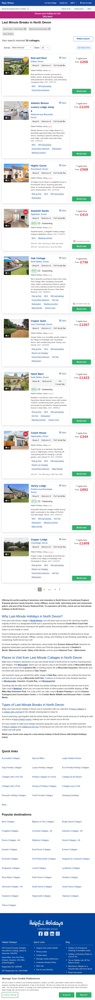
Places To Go (66, 9)
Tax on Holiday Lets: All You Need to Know (79, 961)
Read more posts (75, 972)
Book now (81, 91)
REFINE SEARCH (83, 39)
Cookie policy (41, 955)
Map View (85, 48)
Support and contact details (47, 948)
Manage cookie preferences (47, 959)
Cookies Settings (10, 995)
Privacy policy (41, 952)
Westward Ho (48, 681)
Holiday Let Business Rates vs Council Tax (80, 955)
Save (64, 58)
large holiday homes (22, 719)
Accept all (66, 995)
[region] (47, 987)
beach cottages (10, 727)
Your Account (87, 3)
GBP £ (73, 3)
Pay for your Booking (44, 970)
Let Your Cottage (50, 3)
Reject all (83, 995)
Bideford (17, 689)
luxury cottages (77, 709)
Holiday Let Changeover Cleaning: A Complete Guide (79, 949)
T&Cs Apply (47, 16)
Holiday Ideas (79, 9)
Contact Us (63, 3)
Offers (89, 9)
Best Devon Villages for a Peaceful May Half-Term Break (80, 967)
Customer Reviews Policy (46, 962)
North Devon (36, 621)
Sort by (7, 48)
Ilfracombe (23, 665)
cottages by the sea (30, 727)
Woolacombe (10, 681)
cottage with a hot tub (12, 712)
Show (36, 48)
